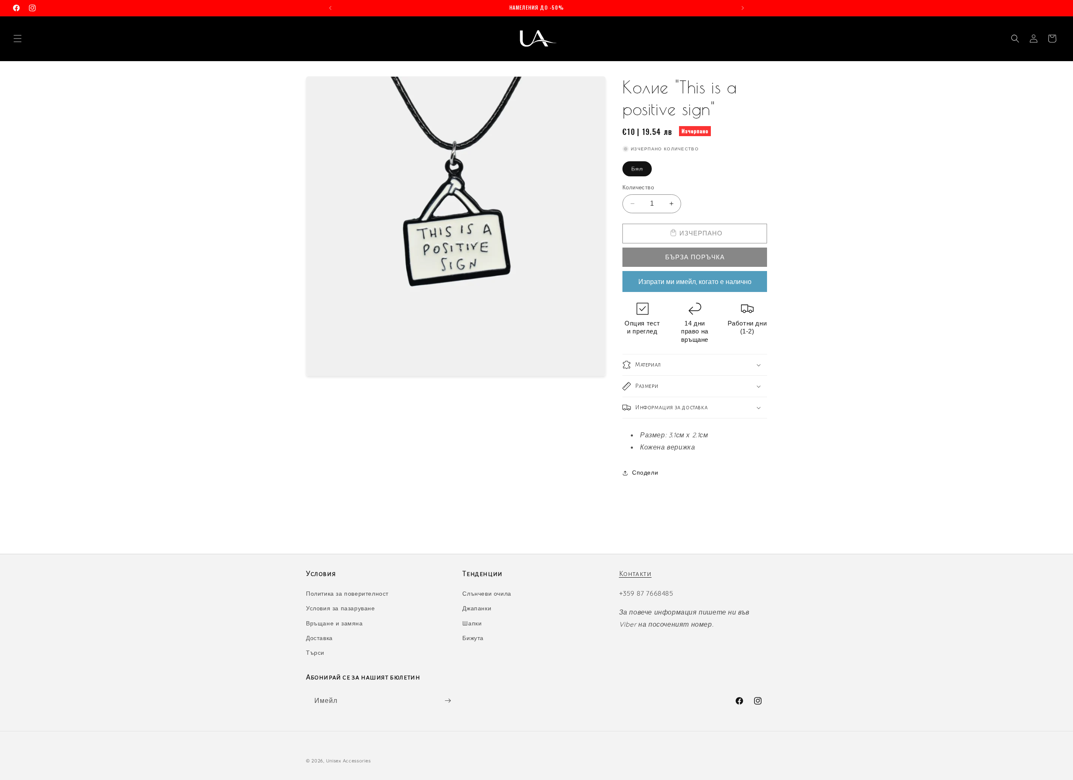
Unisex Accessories (348, 761)
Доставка (319, 638)
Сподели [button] (645, 472)
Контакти (635, 574)
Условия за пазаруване (340, 608)
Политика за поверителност (347, 593)
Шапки (472, 623)
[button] (17, 38)
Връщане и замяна (334, 623)
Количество (638, 187)
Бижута (473, 638)
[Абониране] (447, 700)
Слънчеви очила (486, 593)
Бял (641, 170)
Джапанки (476, 608)
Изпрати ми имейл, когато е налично (695, 281)
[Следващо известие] (742, 8)
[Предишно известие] (330, 8)
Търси (315, 652)
